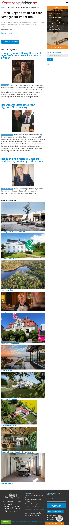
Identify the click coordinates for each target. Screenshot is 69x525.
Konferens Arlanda (37, 521)
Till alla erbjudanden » (57, 47)
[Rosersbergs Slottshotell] (23, 121)
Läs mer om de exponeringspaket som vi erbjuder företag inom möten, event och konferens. (34, 513)
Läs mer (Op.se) (6, 33)
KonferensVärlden (52, 499)
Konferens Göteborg (48, 521)
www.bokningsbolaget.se (32, 506)
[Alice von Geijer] (23, 175)
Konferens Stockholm (25, 521)
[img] (57, 27)
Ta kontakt (5, 521)
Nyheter (3, 7)
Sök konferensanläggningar (12, 521)
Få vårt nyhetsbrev (54, 52)
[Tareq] (23, 71)
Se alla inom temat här (10, 42)
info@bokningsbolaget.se (36, 504)
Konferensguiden (51, 497)
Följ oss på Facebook (55, 511)
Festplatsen (61, 499)
